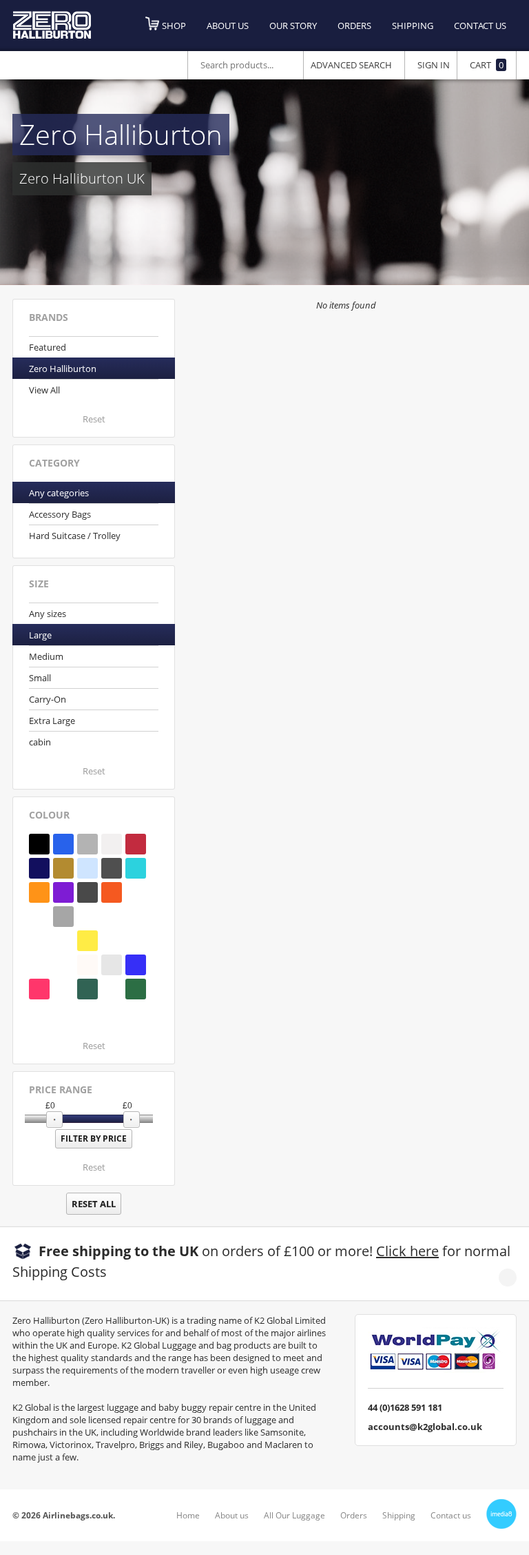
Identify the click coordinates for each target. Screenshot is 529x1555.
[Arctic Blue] (39, 965)
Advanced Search (351, 65)
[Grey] (63, 916)
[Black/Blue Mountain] (135, 892)
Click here (407, 1251)
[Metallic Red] (39, 989)
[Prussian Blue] (135, 940)
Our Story (293, 25)
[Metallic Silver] (111, 965)
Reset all (94, 1203)
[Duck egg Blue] (87, 1013)
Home (188, 1515)
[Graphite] (111, 868)
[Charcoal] (87, 892)
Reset (94, 419)
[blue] (39, 1013)
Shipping (412, 25)
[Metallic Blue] (135, 965)
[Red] (135, 844)
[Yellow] (87, 940)
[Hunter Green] (111, 940)
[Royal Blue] (63, 844)
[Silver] (87, 844)
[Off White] (87, 965)
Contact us (480, 25)
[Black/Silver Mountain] (39, 916)
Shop (174, 25)
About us (228, 25)
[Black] (39, 844)
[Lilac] (87, 916)
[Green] (111, 989)
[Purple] (63, 892)
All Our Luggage (294, 1515)
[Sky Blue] (135, 916)
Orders (354, 25)
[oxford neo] (63, 989)
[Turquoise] (135, 868)
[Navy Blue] (39, 868)
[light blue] (63, 965)
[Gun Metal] (111, 916)
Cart (487, 65)
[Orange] (111, 892)
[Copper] (39, 892)
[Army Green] (63, 1013)
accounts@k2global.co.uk (425, 1426)
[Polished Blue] (87, 868)
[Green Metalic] (63, 940)
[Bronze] (63, 868)
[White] (111, 844)
